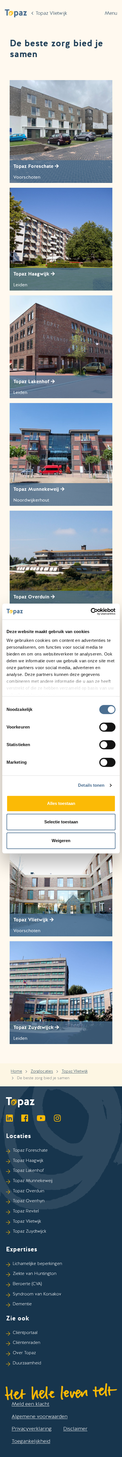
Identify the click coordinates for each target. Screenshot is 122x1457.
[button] (16, 13)
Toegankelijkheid (31, 1441)
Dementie (22, 1304)
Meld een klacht (30, 1403)
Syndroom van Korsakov (37, 1294)
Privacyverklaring (32, 1428)
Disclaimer (75, 1428)
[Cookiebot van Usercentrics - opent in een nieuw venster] (90, 611)
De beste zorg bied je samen (43, 1077)
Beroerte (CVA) (27, 1284)
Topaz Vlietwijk (75, 1071)
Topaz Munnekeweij (32, 1180)
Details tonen (91, 785)
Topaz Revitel (26, 1211)
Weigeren (61, 840)
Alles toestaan (61, 803)
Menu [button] (111, 13)
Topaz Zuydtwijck (29, 1231)
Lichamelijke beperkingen (37, 1263)
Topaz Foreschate (30, 1150)
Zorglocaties (42, 1071)
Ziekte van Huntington (34, 1273)
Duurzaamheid (27, 1363)
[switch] (107, 727)
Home (16, 1071)
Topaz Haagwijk (28, 1160)
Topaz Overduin (28, 1191)
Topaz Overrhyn (29, 1201)
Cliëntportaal (25, 1332)
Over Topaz (24, 1353)
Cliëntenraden (26, 1342)
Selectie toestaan (61, 821)
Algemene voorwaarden (40, 1416)
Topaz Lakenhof (28, 1170)
